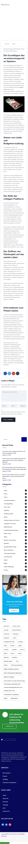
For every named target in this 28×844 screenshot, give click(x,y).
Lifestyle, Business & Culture (11, 520)
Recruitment (6, 773)
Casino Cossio (16, 626)
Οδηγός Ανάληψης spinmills (11, 669)
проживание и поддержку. (11, 694)
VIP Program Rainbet (16, 665)
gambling (6, 510)
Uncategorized (8, 556)
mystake (14, 649)
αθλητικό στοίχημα (9, 677)
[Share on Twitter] (9, 373)
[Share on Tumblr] (17, 373)
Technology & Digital (9, 553)
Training (5, 805)
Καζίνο (5, 563)
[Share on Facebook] (5, 373)
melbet (20, 645)
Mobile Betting (8, 527)
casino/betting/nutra (9, 500)
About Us (5, 798)
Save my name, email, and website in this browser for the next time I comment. (13, 413)
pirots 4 (22, 649)
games (5, 517)
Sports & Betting (8, 550)
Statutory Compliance (9, 782)
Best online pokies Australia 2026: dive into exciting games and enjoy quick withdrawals (14, 468)
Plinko (5, 653)
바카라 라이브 (14, 698)
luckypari (20, 641)
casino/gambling (8, 503)
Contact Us (6, 811)
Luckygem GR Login (9, 641)
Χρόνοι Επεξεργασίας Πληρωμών (13, 673)
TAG (17, 661)
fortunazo (6, 634)
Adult (5, 490)
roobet (20, 653)
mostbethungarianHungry (11, 530)
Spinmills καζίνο (8, 661)
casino (5, 497)
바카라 (5, 698)
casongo (6, 630)
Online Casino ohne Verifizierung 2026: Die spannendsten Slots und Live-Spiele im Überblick (13, 460)
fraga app (15, 634)
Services (5, 801)
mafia (5, 645)
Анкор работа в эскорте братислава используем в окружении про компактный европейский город (14, 681)
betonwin (6, 626)
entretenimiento (16, 630)
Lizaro (14, 637)
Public (13, 44)
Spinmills (6, 543)
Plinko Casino (7, 533)
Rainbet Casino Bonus (10, 540)
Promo (12, 653)
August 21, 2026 (6, 455)
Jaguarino (6, 637)
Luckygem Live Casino (10, 523)
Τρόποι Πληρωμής (9, 566)
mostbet (6, 649)
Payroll (5, 776)
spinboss (6, 657)
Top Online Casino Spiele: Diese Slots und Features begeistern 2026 (13, 452)
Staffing (5, 779)
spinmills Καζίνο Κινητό (10, 547)
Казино (6, 570)
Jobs (4, 808)
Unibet (6, 560)
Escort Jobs (7, 507)
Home (4, 795)
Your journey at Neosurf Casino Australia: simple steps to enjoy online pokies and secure (13, 476)
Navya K (7, 44)
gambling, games (8, 513)
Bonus (5, 494)
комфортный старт (9, 690)
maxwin (12, 645)
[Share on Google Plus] (13, 373)
